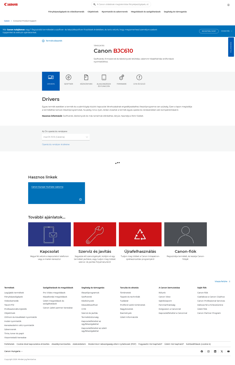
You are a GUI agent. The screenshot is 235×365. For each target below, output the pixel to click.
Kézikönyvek (86, 84)
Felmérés (231, 47)
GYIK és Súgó (139, 84)
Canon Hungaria (12, 351)
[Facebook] (202, 351)
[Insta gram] (208, 351)
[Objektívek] (99, 11)
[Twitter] (222, 351)
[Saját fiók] (228, 5)
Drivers (51, 84)
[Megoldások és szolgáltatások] (162, 11)
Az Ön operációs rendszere (54, 131)
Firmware (121, 84)
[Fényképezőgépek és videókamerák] (85, 11)
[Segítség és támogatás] (188, 11)
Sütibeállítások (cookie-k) (198, 344)
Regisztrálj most (209, 31)
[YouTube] (228, 351)
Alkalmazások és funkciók (104, 85)
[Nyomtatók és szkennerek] (129, 11)
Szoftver (68, 84)
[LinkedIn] (215, 351)
